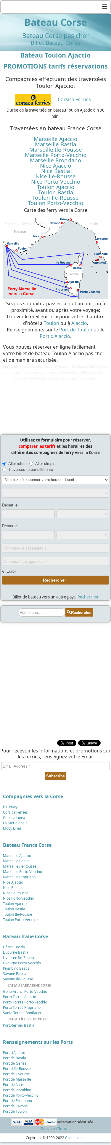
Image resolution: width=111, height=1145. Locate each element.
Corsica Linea (14, 817)
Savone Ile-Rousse (18, 979)
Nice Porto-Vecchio (55, 181)
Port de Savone (15, 1106)
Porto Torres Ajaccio (19, 996)
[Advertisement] (55, 406)
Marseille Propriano (55, 160)
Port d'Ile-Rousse (17, 1068)
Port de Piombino (17, 1089)
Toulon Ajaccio (55, 187)
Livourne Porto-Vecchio (22, 962)
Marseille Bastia (55, 144)
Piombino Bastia (16, 968)
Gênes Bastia (14, 946)
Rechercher (88, 597)
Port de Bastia (14, 1057)
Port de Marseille (17, 1079)
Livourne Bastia (15, 952)
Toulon (51, 323)
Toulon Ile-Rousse (55, 197)
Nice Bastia (55, 171)
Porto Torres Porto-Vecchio (25, 1002)
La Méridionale (15, 822)
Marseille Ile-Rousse (55, 149)
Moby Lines (12, 828)
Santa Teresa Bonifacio (22, 1012)
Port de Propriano (17, 1100)
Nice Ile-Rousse (56, 176)
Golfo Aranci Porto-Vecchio (25, 991)
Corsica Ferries (74, 99)
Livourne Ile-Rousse (19, 957)
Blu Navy (10, 806)
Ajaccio (79, 323)
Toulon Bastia (55, 192)
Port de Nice (13, 1084)
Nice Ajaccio (55, 165)
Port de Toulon (75, 329)
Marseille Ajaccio (55, 139)
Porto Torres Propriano (22, 1007)
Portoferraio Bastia (18, 1025)
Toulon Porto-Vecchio (55, 203)
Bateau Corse (55, 22)
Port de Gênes (14, 1063)
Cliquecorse (75, 1137)
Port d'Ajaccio (55, 336)
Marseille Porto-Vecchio (55, 155)
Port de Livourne (16, 1073)
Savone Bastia (14, 973)
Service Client (54, 1128)
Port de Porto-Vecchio (20, 1095)
